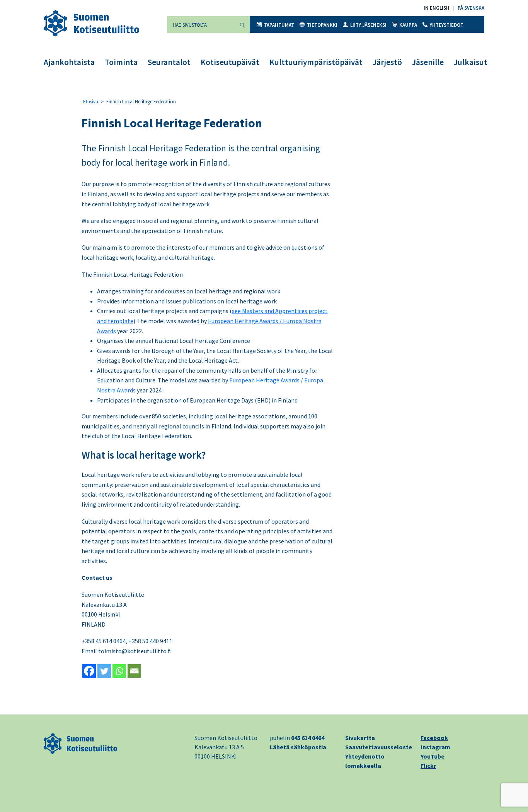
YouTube (433, 756)
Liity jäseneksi (368, 25)
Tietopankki (322, 25)
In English (437, 8)
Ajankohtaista (69, 62)
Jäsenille (428, 62)
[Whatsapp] (119, 671)
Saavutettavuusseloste (378, 747)
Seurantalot (169, 62)
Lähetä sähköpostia (298, 747)
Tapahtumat (279, 25)
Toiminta (121, 62)
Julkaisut (470, 62)
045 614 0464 (307, 738)
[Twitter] (104, 671)
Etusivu (90, 101)
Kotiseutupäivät (230, 62)
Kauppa (408, 25)
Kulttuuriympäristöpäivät (316, 62)
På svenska (471, 8)
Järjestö (387, 62)
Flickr (428, 765)
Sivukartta (360, 738)
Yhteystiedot (446, 25)
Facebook (434, 738)
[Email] (134, 671)
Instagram (435, 747)
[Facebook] (89, 671)
